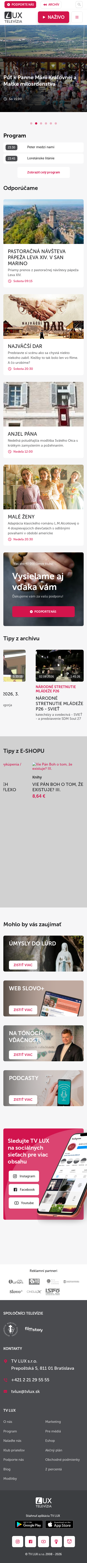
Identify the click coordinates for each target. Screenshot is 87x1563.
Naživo (56, 17)
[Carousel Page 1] (31, 123)
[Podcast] (56, 1541)
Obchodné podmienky (62, 1460)
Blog (6, 1469)
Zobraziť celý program (43, 172)
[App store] (59, 1524)
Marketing (53, 1422)
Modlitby (10, 1479)
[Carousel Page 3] (41, 123)
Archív (53, 4)
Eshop (50, 1441)
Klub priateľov (14, 1450)
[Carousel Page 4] (46, 123)
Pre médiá (53, 1431)
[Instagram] (17, 1541)
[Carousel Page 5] (51, 123)
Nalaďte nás (12, 1441)
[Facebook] (30, 1541)
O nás (7, 1422)
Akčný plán (53, 1450)
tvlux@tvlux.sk (25, 1391)
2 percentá (53, 1469)
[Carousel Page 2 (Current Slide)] (36, 123)
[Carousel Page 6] (56, 123)
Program (10, 1431)
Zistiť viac (23, 965)
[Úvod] (13, 17)
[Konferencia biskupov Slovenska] (10, 1330)
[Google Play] (29, 1524)
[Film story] (34, 1330)
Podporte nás (23, 4)
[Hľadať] (79, 4)
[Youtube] (43, 1541)
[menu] (77, 17)
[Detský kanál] (69, 1541)
